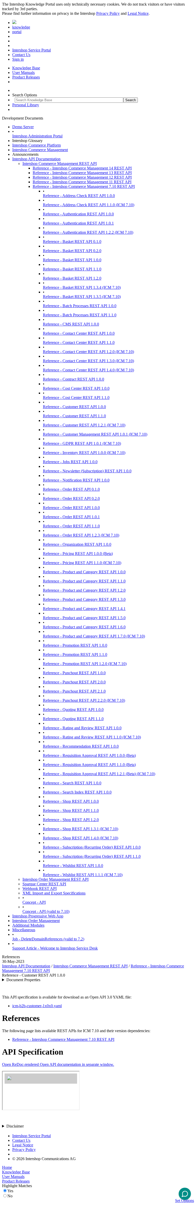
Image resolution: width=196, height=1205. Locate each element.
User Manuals (23, 72)
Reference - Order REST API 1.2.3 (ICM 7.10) (81, 535)
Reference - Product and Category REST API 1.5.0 (84, 618)
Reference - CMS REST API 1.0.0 (71, 324)
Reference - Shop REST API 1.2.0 (71, 820)
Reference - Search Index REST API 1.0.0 (77, 792)
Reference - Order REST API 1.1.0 (71, 526)
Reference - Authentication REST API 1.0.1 (78, 223)
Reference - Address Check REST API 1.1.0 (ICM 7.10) (88, 205)
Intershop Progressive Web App (37, 916)
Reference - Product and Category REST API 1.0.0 (84, 572)
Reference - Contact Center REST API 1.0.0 (79, 333)
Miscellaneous (23, 930)
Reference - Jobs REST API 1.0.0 (70, 462)
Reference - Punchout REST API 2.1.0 (74, 691)
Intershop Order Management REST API (55, 879)
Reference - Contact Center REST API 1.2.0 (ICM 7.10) (88, 351)
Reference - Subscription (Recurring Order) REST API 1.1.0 (92, 856)
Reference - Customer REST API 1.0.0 (74, 407)
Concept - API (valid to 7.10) (45, 911)
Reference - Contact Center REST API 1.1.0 (79, 342)
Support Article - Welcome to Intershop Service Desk (55, 948)
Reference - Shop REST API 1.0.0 (71, 801)
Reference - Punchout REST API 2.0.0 (74, 682)
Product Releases (26, 77)
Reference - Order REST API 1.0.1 (71, 517)
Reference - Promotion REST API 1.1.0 (75, 654)
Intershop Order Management (36, 920)
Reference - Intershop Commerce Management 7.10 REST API (84, 186)
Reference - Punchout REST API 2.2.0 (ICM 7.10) (84, 700)
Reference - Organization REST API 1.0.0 (77, 544)
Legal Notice (138, 13)
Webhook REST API (39, 888)
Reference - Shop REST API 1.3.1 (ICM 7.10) (80, 829)
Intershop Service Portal (31, 50)
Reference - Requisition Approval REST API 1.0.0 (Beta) (89, 755)
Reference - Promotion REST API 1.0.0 (75, 645)
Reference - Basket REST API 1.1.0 (72, 269)
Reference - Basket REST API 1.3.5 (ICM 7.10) (82, 296)
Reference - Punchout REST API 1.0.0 (74, 673)
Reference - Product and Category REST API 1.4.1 (84, 608)
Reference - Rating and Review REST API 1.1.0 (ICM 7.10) (92, 737)
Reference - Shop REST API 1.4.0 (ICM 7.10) (80, 838)
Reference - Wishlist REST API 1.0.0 (73, 865)
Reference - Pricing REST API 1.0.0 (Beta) (78, 553)
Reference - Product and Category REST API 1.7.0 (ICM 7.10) (94, 636)
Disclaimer (15, 1126)
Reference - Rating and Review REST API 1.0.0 (82, 728)
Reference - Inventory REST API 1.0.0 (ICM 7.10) (84, 452)
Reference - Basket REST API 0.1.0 (72, 241)
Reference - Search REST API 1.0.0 (72, 783)
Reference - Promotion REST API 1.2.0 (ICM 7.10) (85, 664)
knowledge (21, 27)
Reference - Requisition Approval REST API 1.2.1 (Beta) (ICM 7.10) (99, 774)
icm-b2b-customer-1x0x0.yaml (37, 1006)
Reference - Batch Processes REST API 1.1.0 (79, 315)
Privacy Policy (108, 13)
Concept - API (34, 902)
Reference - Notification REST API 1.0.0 (76, 480)
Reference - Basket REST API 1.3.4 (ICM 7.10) (82, 287)
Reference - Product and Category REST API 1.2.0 (84, 590)
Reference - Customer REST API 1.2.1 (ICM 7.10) (84, 425)
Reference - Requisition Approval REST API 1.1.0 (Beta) (89, 764)
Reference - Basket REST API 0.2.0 (72, 251)
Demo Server (23, 127)
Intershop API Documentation (36, 159)
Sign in (18, 59)
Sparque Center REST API (44, 884)
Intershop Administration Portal (37, 136)
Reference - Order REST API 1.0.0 (71, 508)
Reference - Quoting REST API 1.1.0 (73, 719)
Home (7, 1167)
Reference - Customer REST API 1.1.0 (74, 416)
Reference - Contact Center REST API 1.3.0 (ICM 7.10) (88, 361)
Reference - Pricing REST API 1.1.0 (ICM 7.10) (82, 563)
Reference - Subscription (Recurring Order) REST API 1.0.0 (92, 847)
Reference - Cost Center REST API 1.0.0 (76, 388)
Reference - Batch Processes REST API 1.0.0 (79, 306)
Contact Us (21, 55)
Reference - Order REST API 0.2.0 (71, 498)
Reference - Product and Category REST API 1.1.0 (84, 581)
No (10, 1196)
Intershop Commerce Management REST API (59, 163)
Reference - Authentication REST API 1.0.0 (78, 214)
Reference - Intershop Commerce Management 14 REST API (82, 168)
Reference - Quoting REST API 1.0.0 (73, 709)
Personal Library (25, 105)
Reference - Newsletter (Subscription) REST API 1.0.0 (87, 471)
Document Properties (23, 980)
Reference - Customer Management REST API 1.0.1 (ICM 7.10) (95, 434)
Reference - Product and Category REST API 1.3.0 (84, 599)
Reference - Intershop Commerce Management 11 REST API (82, 182)
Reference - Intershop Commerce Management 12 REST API (82, 177)
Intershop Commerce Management (40, 150)
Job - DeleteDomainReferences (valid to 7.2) (48, 939)
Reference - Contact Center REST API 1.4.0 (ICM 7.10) (88, 370)
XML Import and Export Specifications (53, 893)
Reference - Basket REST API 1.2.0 (72, 278)
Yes (10, 1191)
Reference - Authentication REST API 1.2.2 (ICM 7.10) (88, 232)
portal (16, 32)
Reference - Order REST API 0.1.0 (71, 489)
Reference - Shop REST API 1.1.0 (71, 810)
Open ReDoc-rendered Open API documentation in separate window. (58, 1064)
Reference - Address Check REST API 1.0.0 (79, 195)
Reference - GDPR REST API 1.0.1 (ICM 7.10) (82, 443)
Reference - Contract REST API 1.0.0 (73, 379)
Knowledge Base (26, 68)
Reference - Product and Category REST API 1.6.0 (84, 627)
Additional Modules (28, 925)
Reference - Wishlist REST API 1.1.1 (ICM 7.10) (82, 875)
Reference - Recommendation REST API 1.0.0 (81, 746)
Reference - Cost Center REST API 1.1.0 (76, 397)
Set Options (184, 1200)
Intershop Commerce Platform (36, 145)
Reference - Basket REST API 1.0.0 (72, 260)
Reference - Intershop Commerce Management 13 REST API (82, 173)
